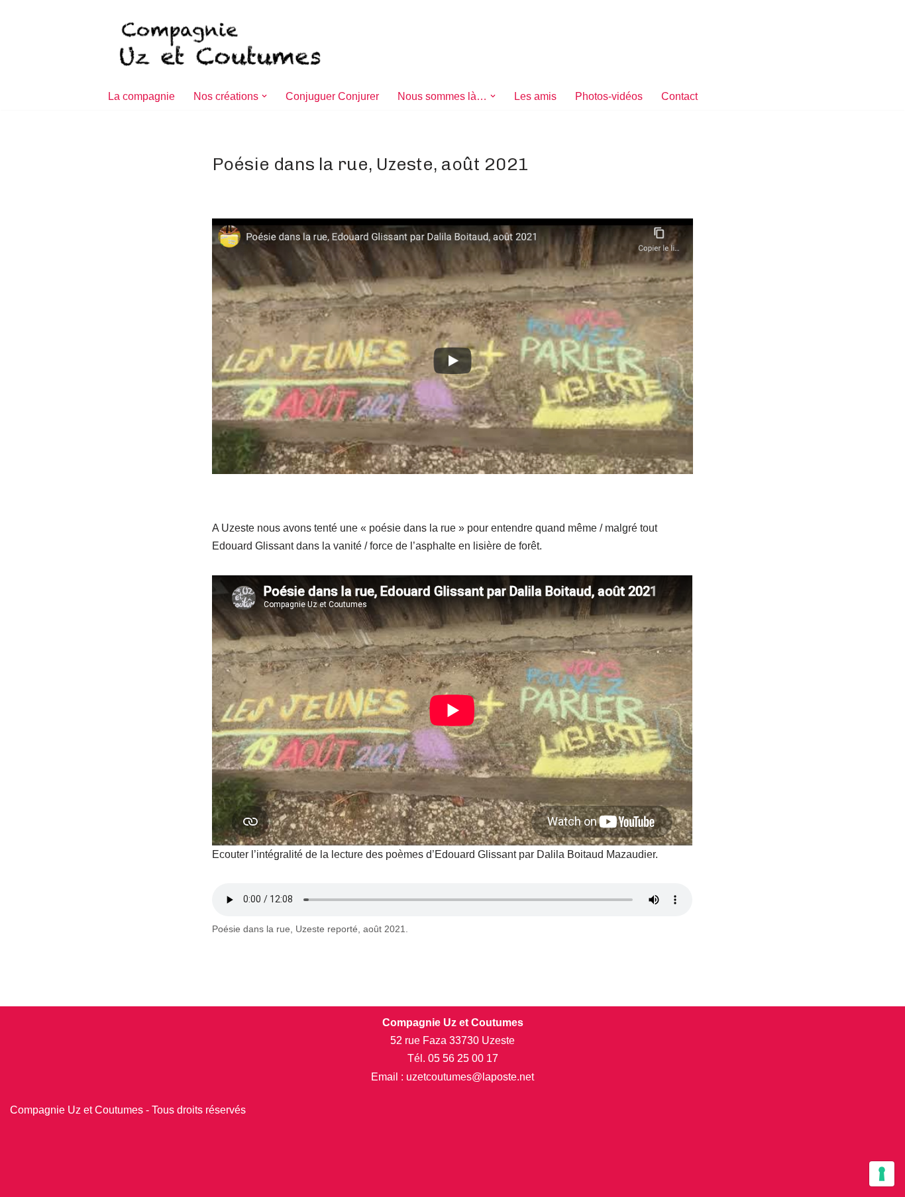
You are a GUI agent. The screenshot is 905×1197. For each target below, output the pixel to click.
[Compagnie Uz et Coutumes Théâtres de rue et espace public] (221, 41)
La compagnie (141, 96)
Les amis (535, 96)
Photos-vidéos (609, 96)
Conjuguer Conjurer (332, 96)
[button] (264, 96)
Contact (679, 96)
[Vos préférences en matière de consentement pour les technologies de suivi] (881, 1173)
